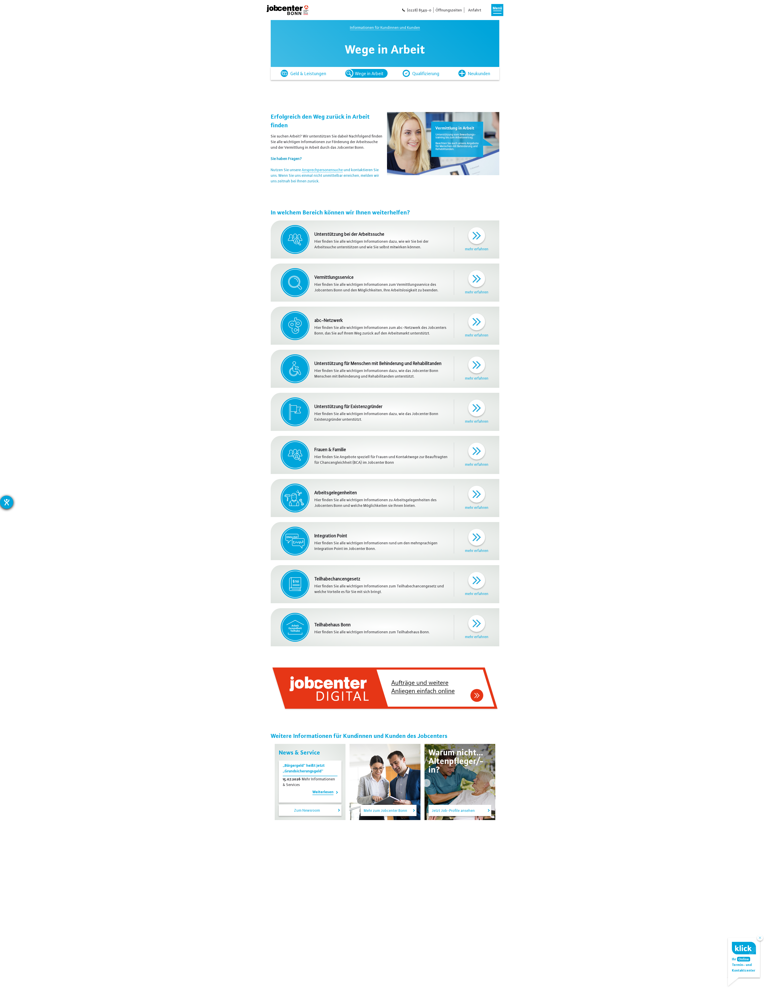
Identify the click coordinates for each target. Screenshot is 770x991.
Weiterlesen (322, 791)
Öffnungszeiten (449, 9)
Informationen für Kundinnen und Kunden (385, 27)
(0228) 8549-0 (419, 9)
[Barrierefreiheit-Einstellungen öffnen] (6, 502)
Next (493, 783)
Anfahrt (474, 9)
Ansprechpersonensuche (322, 169)
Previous (426, 783)
